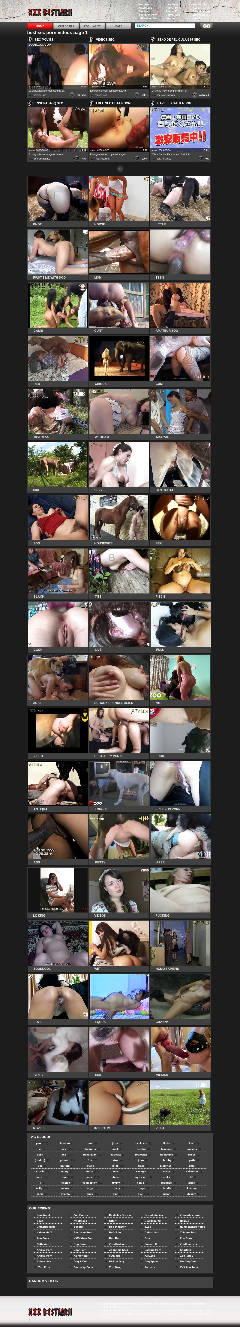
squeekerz (143, 1177)
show (118, 1177)
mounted (168, 1165)
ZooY (196, 7)
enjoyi (67, 1171)
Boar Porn (77, 1249)
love (118, 1171)
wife (168, 158)
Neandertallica (151, 1215)
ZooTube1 (184, 1255)
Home (40, 26)
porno (67, 1160)
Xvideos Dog (185, 1232)
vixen (118, 1160)
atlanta (67, 1193)
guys (93, 1193)
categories (66, 26)
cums (92, 1177)
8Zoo (145, 1226)
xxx (67, 1154)
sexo (163, 95)
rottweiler (143, 1154)
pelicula (171, 95)
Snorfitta (183, 1249)
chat (107, 158)
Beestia (143, 11)
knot (118, 1165)
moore (67, 1188)
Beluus (182, 1220)
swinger (143, 1171)
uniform (67, 1165)
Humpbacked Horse (190, 1226)
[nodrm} (42, 1160)
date (194, 1165)
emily (168, 1171)
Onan (146, 1238)
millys (194, 1154)
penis (143, 1182)
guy (118, 1193)
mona (92, 1165)
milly (42, 1188)
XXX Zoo (147, 1255)
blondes (168, 1182)
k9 (193, 1177)
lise (194, 1143)
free (97, 158)
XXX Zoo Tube (186, 1267)
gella (42, 1154)
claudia (168, 1188)
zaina (193, 1182)
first (163, 158)
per (42, 1165)
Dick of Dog (114, 1261)
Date (118, 26)
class (143, 1165)
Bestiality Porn (148, 14)
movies (37, 95)
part (42, 1143)
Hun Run (112, 1238)
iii (42, 1182)
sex (158, 158)
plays (143, 1188)
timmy (118, 1182)
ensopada (44, 158)
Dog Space (149, 1261)
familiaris (143, 1143)
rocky (168, 1177)
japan (118, 1143)
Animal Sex (173, 14)
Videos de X (200, 14)
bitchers (67, 1143)
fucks (92, 1171)
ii (42, 1148)
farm (42, 1177)
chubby (169, 1160)
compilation (92, 1182)
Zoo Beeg (113, 1267)
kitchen (194, 1188)
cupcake (117, 1154)
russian (67, 1182)
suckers (194, 1148)
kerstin (143, 1148)
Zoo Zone (199, 17)
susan (169, 1193)
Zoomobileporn (187, 1215)
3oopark (147, 1267)
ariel (118, 1148)
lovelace (168, 1148)
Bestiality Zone (81, 1267)
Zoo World (199, 4)
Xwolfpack (145, 7)
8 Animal (112, 1255)
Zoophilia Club (116, 1249)
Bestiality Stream (117, 1215)
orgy (92, 1188)
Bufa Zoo (112, 1232)
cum (67, 1177)
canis (42, 1193)
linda (168, 1143)
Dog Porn (77, 1244)
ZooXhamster (186, 1244)
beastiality (92, 1154)
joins (143, 1160)
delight (193, 1193)
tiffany (118, 1188)
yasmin (42, 1171)
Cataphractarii (202, 11)
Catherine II (173, 4)
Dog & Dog (78, 1261)
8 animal (51, 12)
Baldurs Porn (150, 1249)
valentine (194, 1171)
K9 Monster (78, 1255)
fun (93, 1160)
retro (93, 1143)
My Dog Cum (185, 1261)
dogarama (168, 1154)
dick (143, 1193)
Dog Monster (115, 1226)
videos (98, 95)
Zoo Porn (171, 17)
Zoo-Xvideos (114, 1244)
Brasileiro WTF (151, 1220)
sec (44, 95)
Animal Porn (173, 7)
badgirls (92, 1148)
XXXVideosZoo (148, 17)
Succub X (148, 1244)
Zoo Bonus (146, 4)
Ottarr (110, 1220)
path (194, 1160)
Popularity (92, 26)
